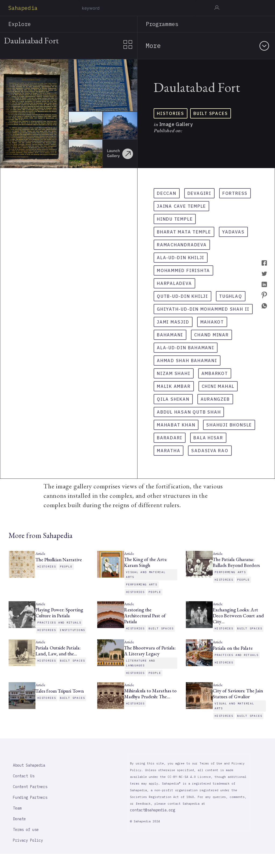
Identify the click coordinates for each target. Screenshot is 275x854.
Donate (19, 818)
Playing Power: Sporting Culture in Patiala (59, 613)
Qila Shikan (173, 399)
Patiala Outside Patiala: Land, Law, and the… (58, 651)
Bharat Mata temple (184, 232)
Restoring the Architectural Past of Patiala (145, 616)
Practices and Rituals (59, 622)
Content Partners (30, 786)
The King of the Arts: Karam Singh (145, 562)
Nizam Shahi (173, 373)
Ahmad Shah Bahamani (187, 360)
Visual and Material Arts (146, 574)
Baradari (169, 437)
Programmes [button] (162, 24)
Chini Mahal (218, 386)
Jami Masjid (173, 322)
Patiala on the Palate (233, 648)
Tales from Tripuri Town (60, 691)
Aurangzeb (215, 399)
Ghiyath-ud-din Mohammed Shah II (203, 309)
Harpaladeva (174, 283)
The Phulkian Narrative (58, 560)
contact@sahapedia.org (152, 810)
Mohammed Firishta (183, 270)
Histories (170, 113)
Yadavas (233, 232)
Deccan (166, 193)
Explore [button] (19, 24)
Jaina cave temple (181, 206)
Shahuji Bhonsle (229, 425)
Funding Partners (30, 797)
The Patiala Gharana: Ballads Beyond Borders (236, 562)
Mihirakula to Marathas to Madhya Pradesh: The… (150, 694)
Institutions (72, 630)
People (66, 566)
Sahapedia (23, 8)
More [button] (153, 45)
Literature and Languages (140, 663)
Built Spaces (210, 113)
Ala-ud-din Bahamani (185, 347)
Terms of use (26, 829)
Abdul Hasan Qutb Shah (189, 412)
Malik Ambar (174, 386)
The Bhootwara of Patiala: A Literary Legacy (150, 651)
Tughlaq (230, 296)
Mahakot (212, 322)
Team (17, 808)
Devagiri (199, 193)
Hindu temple (175, 219)
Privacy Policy (28, 840)
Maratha (168, 450)
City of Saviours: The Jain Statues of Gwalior (238, 694)
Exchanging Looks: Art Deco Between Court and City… (238, 616)
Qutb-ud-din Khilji (182, 296)
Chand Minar (211, 334)
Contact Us (23, 776)
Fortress (235, 193)
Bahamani (170, 334)
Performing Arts (141, 584)
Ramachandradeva (182, 244)
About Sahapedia (29, 765)
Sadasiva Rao (209, 450)
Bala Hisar (208, 437)
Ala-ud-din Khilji (180, 257)
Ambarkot (214, 373)
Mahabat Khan (176, 425)
